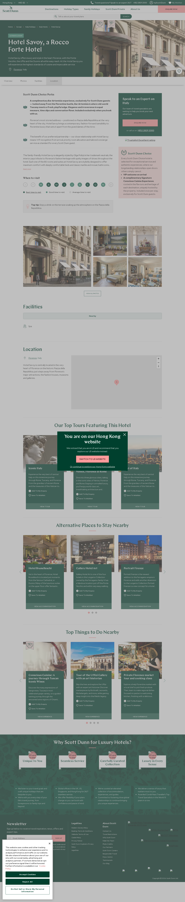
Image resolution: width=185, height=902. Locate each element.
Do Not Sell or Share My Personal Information (27, 890)
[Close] (50, 843)
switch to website (92, 459)
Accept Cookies (27, 874)
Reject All (27, 882)
